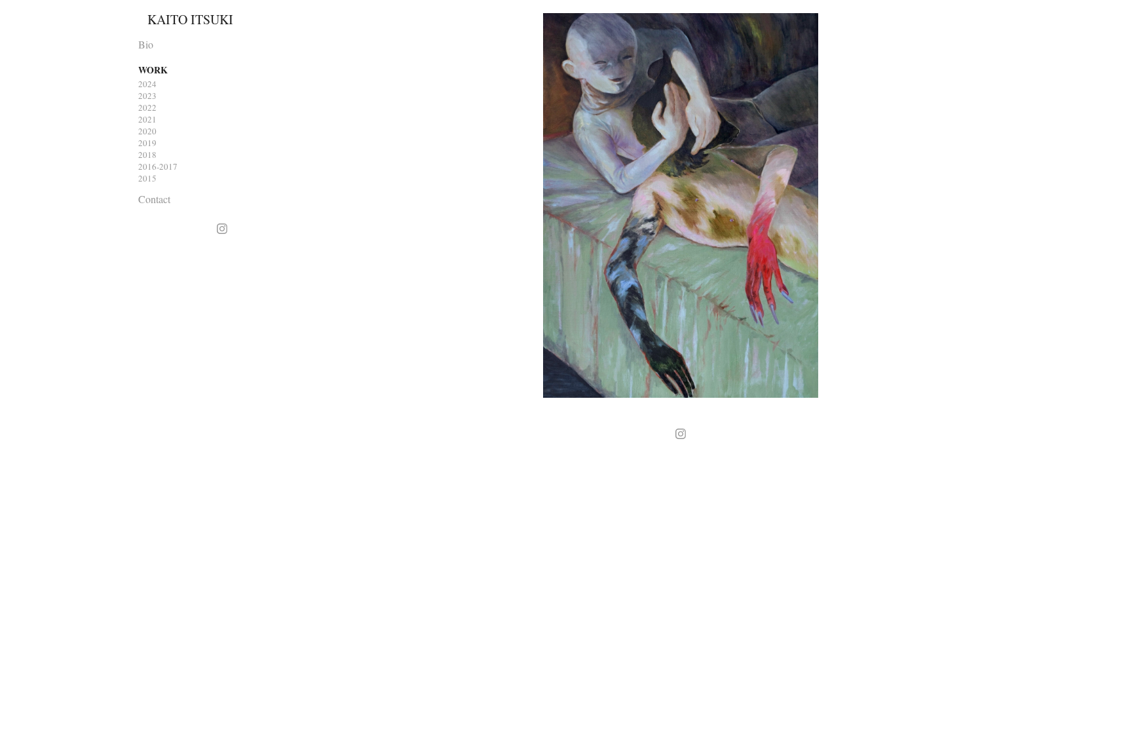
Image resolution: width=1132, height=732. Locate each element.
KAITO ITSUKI (190, 19)
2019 (147, 143)
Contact (154, 199)
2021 (147, 119)
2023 (147, 96)
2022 (147, 107)
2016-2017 (158, 166)
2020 (147, 131)
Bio (145, 44)
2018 (147, 155)
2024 (147, 84)
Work (153, 70)
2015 (147, 178)
